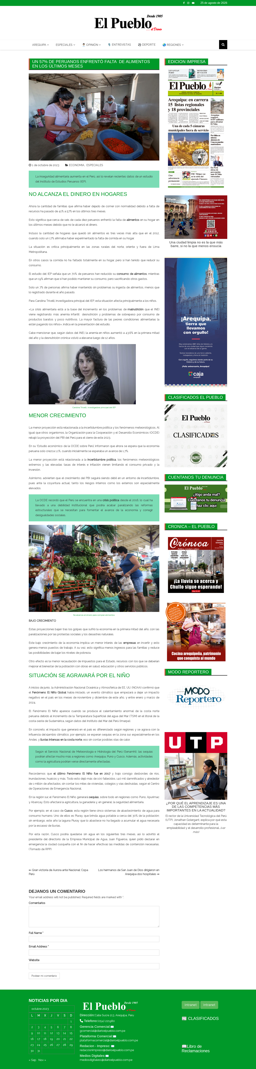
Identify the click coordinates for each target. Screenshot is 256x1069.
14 (64, 1033)
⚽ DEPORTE (147, 44)
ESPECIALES (64, 44)
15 (71, 1033)
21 (64, 1039)
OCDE (154, 432)
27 (58, 1045)
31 (38, 1050)
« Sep (32, 1060)
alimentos (137, 287)
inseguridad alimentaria (54, 176)
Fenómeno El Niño (45, 711)
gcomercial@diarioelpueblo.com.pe (102, 1030)
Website (34, 960)
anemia (93, 333)
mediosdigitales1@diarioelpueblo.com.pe (106, 1060)
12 (51, 1033)
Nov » (42, 1060)
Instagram (188, 3)
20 (58, 1039)
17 (38, 1039)
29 (71, 1045)
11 (45, 1033)
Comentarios (37, 903)
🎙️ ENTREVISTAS (119, 44)
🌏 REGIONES (171, 44)
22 (71, 1039)
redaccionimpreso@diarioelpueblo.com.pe (107, 1050)
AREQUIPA (39, 44)
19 (51, 1039)
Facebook (184, 3)
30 (32, 1050)
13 (58, 1033)
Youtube (193, 3)
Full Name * (36, 933)
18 (45, 1039)
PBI (88, 478)
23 (32, 1045)
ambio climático (58, 734)
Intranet (191, 1005)
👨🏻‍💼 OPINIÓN (90, 44)
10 (38, 1033)
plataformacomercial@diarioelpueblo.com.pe (109, 1040)
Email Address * (39, 946)
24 (38, 1045)
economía (105, 629)
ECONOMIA (76, 165)
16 (32, 1039)
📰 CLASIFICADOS (200, 1018)
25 (45, 1045)
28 (64, 1045)
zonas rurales (101, 246)
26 (51, 1045)
